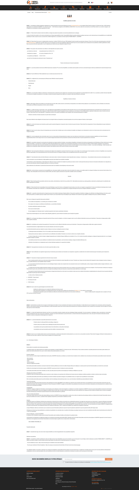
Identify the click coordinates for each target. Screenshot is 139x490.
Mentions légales (30, 473)
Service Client (29, 476)
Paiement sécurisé (59, 475)
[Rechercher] (89, 2)
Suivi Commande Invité (31, 478)
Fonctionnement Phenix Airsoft (41, 12)
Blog (32, 12)
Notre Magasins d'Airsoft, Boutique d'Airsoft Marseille (66, 481)
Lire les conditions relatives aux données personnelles (100, 462)
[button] (111, 3)
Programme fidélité (59, 476)
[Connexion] (108, 3)
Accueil (28, 12)
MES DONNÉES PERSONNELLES (35, 421)
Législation (58, 478)
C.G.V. (28, 475)
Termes (76, 486)
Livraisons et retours (59, 473)
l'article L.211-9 (78, 290)
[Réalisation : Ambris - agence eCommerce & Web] (106, 488)
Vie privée (72, 486)
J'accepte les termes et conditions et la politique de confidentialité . (88, 462)
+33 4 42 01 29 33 (95, 483)
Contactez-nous (59, 480)
